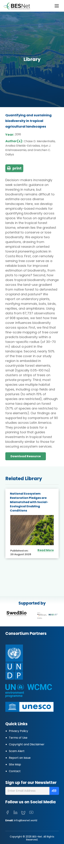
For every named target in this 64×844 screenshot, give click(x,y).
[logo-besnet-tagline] (16, 6)
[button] (56, 6)
